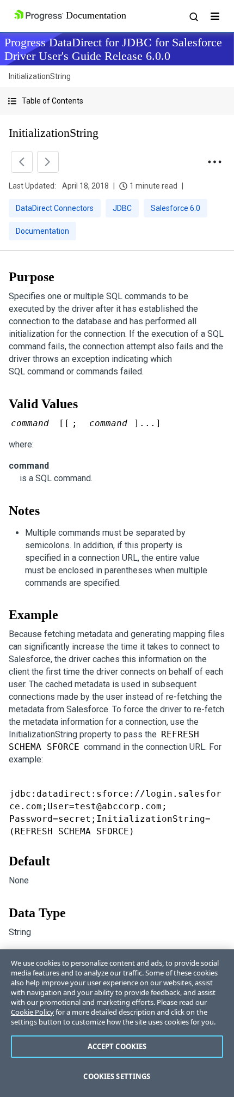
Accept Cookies (117, 1046)
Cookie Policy (32, 1012)
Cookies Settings (116, 1076)
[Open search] (193, 16)
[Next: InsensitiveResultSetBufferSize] (48, 162)
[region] (117, 1023)
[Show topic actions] (214, 162)
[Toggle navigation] (215, 16)
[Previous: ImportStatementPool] (22, 162)
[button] (117, 101)
